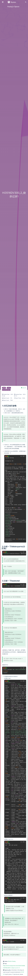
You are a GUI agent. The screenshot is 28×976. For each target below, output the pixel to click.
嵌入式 (24, 387)
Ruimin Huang (11, 961)
